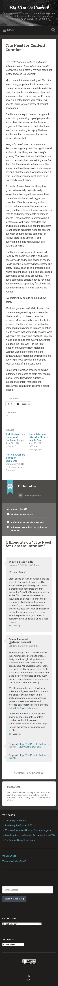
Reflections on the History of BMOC (28, 522)
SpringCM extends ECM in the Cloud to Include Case (38, 437)
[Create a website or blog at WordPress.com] (29, 976)
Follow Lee (9, 856)
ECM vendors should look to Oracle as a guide (28, 830)
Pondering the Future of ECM (19, 825)
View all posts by (32, 495)
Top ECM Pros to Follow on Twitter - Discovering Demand (29, 745)
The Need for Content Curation (25, 47)
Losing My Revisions (15, 820)
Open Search (52, 30)
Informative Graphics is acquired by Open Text (29, 528)
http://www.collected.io (26, 708)
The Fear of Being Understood (19, 840)
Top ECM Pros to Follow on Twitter (29, 756)
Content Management (22, 514)
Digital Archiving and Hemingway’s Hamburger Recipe (15, 437)
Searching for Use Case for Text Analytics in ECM (29, 835)
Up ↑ (29, 979)
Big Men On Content (29, 7)
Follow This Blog (14, 898)
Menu (10, 30)
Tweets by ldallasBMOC (14, 861)
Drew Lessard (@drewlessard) (20, 640)
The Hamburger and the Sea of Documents (15, 458)
